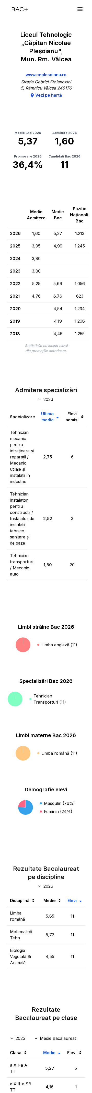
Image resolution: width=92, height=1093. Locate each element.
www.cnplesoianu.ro (46, 74)
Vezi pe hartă (48, 95)
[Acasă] (20, 9)
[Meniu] (80, 9)
